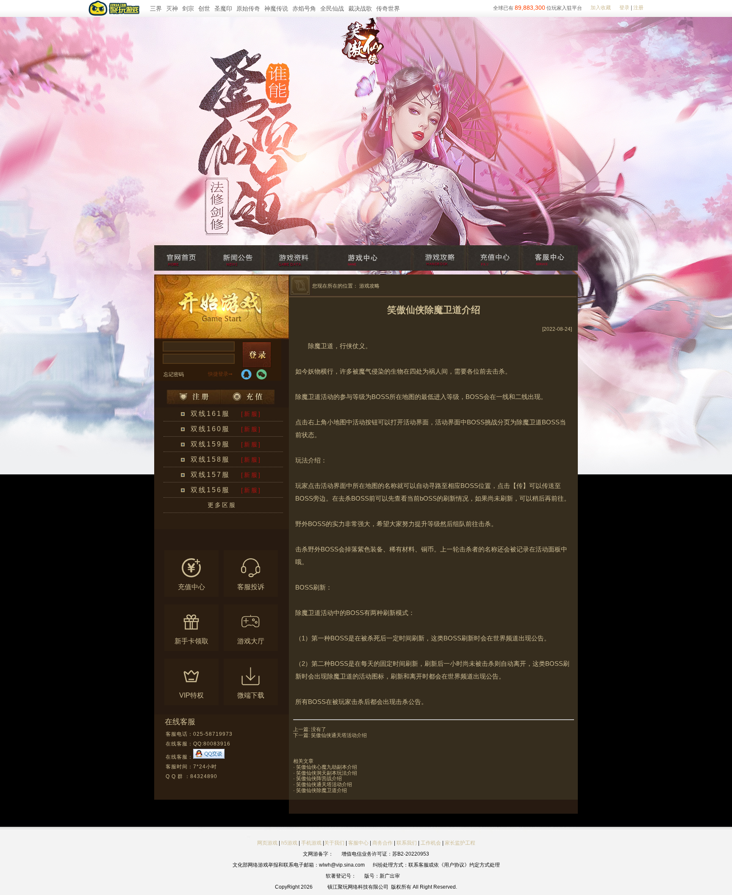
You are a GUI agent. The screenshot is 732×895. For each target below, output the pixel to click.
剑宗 (188, 8)
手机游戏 (311, 843)
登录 (624, 8)
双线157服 (210, 474)
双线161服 (210, 413)
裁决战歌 (360, 8)
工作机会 (431, 843)
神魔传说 (276, 8)
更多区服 (222, 505)
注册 (638, 8)
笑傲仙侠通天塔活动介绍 (339, 735)
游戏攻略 (369, 286)
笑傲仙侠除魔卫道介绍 (321, 790)
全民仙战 (332, 8)
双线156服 (210, 489)
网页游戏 (267, 843)
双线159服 (210, 444)
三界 (156, 8)
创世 (204, 8)
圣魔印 (223, 8)
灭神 (172, 8)
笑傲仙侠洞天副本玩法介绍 (326, 773)
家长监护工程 (460, 843)
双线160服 (210, 428)
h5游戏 (289, 843)
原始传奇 (248, 8)
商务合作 (382, 843)
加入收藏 (601, 8)
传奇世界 (388, 8)
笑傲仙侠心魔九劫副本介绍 (326, 767)
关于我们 (334, 843)
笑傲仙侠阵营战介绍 (319, 778)
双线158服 (210, 459)
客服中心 (358, 843)
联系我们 (407, 843)
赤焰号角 (304, 8)
